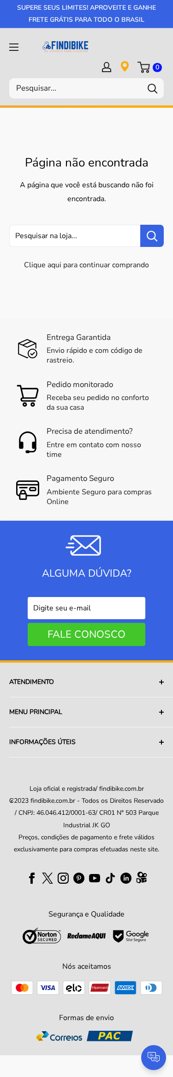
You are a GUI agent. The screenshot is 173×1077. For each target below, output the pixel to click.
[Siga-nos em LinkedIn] (125, 878)
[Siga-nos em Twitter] (47, 878)
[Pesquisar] (152, 88)
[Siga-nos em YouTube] (94, 878)
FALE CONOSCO (86, 634)
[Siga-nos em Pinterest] (78, 878)
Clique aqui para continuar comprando (86, 265)
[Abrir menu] (13, 47)
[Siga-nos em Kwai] (141, 879)
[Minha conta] (106, 67)
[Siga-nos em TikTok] (110, 878)
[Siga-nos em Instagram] (63, 878)
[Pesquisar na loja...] (152, 236)
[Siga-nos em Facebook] (31, 878)
